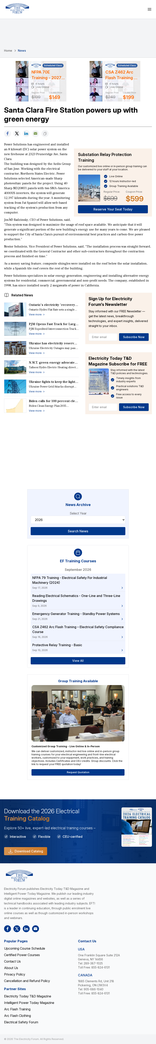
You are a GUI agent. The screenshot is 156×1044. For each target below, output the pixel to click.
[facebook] (7, 133)
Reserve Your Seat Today (112, 209)
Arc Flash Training (17, 1009)
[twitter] (16, 133)
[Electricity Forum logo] (17, 8)
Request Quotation (78, 772)
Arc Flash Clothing (17, 1016)
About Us (11, 968)
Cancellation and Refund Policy (27, 981)
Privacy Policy (14, 974)
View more (35, 314)
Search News (78, 531)
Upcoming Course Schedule (24, 948)
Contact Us (12, 961)
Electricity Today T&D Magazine (27, 996)
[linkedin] (26, 133)
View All (78, 660)
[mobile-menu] (149, 9)
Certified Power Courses (22, 955)
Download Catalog (29, 851)
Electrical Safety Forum (21, 1022)
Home (8, 50)
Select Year (78, 513)
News (22, 50)
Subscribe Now (134, 337)
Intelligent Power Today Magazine (29, 1003)
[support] (35, 133)
